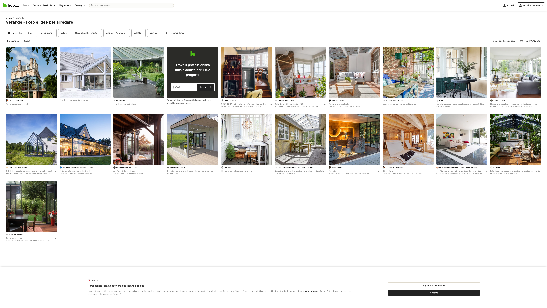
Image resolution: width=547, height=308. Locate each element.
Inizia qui (205, 87)
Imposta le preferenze (434, 285)
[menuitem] (26, 5)
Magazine (64, 5)
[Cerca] (92, 5)
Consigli (79, 5)
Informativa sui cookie (309, 291)
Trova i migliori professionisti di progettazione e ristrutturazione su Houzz (189, 101)
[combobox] (131, 5)
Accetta (434, 292)
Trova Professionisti (43, 5)
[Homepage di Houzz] (11, 5)
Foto (25, 5)
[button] (15, 33)
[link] (9, 18)
